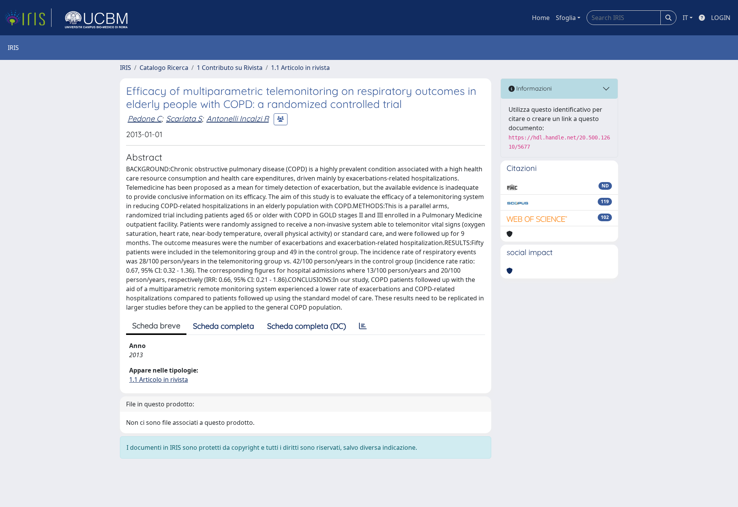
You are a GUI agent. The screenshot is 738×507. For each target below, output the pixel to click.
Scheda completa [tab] (223, 326)
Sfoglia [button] (566, 17)
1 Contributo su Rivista (230, 67)
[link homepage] (28, 17)
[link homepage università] (96, 18)
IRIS (125, 67)
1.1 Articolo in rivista (300, 67)
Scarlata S (184, 118)
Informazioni (533, 88)
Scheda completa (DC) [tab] (306, 326)
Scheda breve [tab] (156, 325)
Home (541, 17)
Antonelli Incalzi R (237, 118)
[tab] (362, 326)
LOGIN (720, 17)
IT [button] (685, 17)
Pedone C (144, 118)
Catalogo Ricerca (164, 67)
